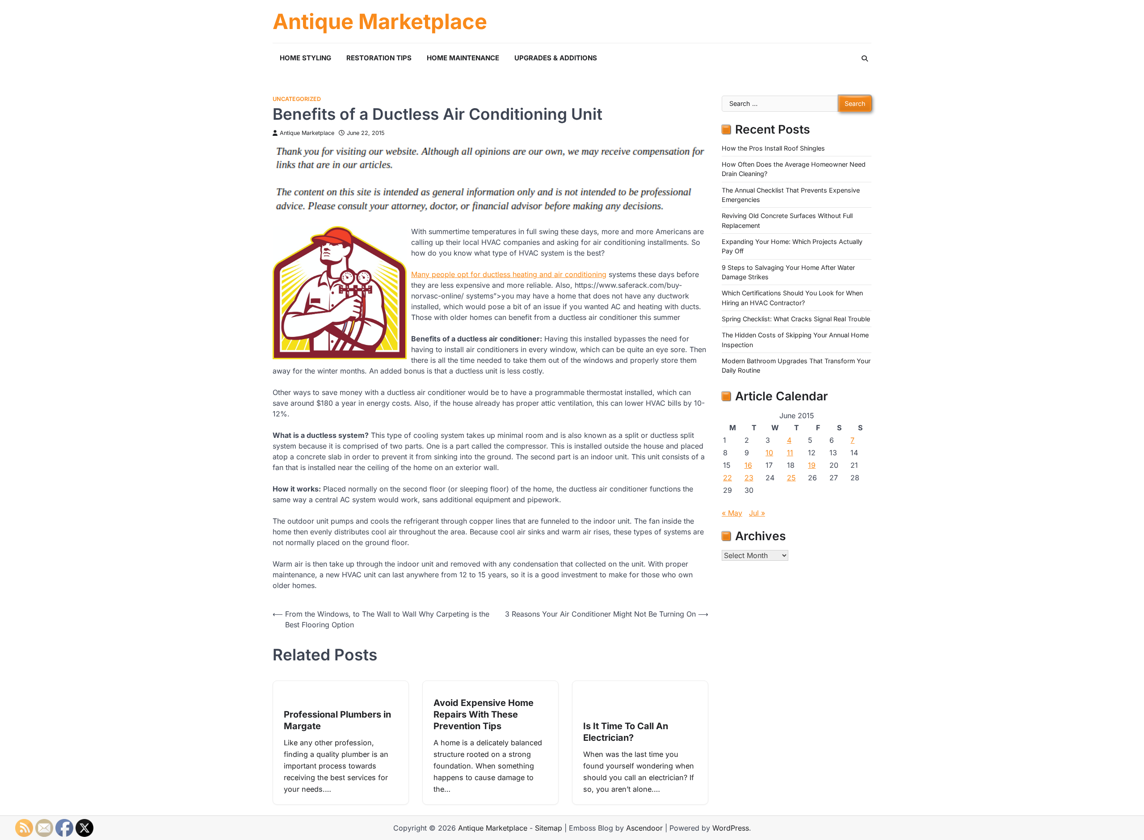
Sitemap (548, 827)
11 (790, 452)
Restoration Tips (379, 58)
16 (748, 465)
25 (791, 477)
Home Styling (305, 58)
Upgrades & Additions (555, 58)
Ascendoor (644, 827)
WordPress (730, 827)
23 (748, 477)
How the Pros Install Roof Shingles (773, 148)
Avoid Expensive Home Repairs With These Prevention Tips (483, 714)
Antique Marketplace (380, 21)
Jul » (757, 512)
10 (769, 452)
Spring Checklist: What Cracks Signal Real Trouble (796, 319)
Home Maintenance (463, 58)
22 (727, 477)
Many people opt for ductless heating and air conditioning (508, 274)
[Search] (864, 58)
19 (812, 465)
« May (732, 512)
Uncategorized (297, 99)
